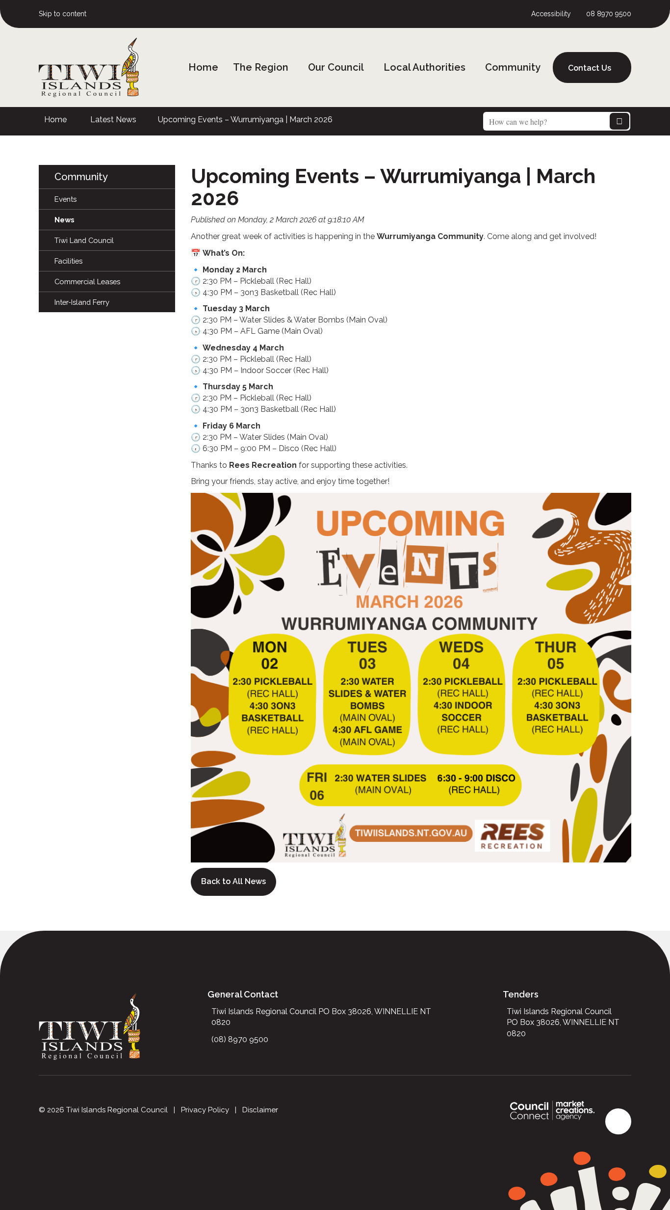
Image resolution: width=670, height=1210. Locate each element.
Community (513, 67)
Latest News (113, 119)
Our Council (336, 67)
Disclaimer (260, 1109)
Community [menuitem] (81, 177)
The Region (260, 67)
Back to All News (233, 881)
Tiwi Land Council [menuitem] (84, 240)
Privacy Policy (205, 1109)
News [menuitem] (64, 219)
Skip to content (62, 14)
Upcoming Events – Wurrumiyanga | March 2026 (245, 119)
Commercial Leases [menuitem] (87, 281)
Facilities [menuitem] (68, 261)
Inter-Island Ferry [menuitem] (81, 302)
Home (203, 67)
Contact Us (589, 68)
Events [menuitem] (65, 199)
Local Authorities (424, 67)
